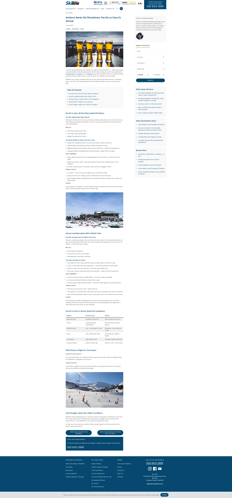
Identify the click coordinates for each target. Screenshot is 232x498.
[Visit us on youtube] (160, 469)
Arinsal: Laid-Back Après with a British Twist (82, 96)
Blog (102, 9)
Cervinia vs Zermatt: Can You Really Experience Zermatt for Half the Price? (150, 129)
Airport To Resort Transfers (100, 467)
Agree (164, 495)
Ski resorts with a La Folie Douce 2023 (150, 104)
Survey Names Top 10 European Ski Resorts (151, 125)
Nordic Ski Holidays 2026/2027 (75, 464)
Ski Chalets (69, 467)
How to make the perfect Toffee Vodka (150, 113)
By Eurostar (69, 470)
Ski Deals (81, 9)
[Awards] (115, 4)
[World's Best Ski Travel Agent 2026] (106, 4)
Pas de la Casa (75, 29)
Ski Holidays (70, 9)
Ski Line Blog (69, 12)
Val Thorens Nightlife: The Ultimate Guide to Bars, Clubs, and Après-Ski (151, 94)
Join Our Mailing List (98, 474)
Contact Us (110, 9)
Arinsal (82, 29)
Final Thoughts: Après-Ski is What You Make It (83, 105)
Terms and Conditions (124, 464)
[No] (230, 495)
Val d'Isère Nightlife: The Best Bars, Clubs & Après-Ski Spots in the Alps (151, 100)
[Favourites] (117, 9)
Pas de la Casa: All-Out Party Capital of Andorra (83, 94)
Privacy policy (155, 495)
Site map (120, 477)
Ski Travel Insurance (98, 487)
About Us (120, 474)
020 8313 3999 (155, 6)
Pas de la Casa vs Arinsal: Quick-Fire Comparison (84, 99)
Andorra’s (90, 74)
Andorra (68, 29)
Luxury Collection (71, 474)
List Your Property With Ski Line (101, 477)
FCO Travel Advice (97, 470)
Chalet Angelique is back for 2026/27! (149, 165)
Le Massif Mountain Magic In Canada (149, 137)
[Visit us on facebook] (155, 469)
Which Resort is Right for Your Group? (81, 102)
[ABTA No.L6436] (98, 4)
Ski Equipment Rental (98, 480)
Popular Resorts (92, 9)
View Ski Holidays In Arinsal (78, 433)
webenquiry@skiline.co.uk (155, 484)
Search (150, 80)
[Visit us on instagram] (150, 469)
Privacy (119, 467)
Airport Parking (96, 464)
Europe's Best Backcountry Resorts (149, 134)
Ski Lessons (95, 483)
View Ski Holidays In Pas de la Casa (110, 433)
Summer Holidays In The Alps (75, 477)
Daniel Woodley (148, 18)
